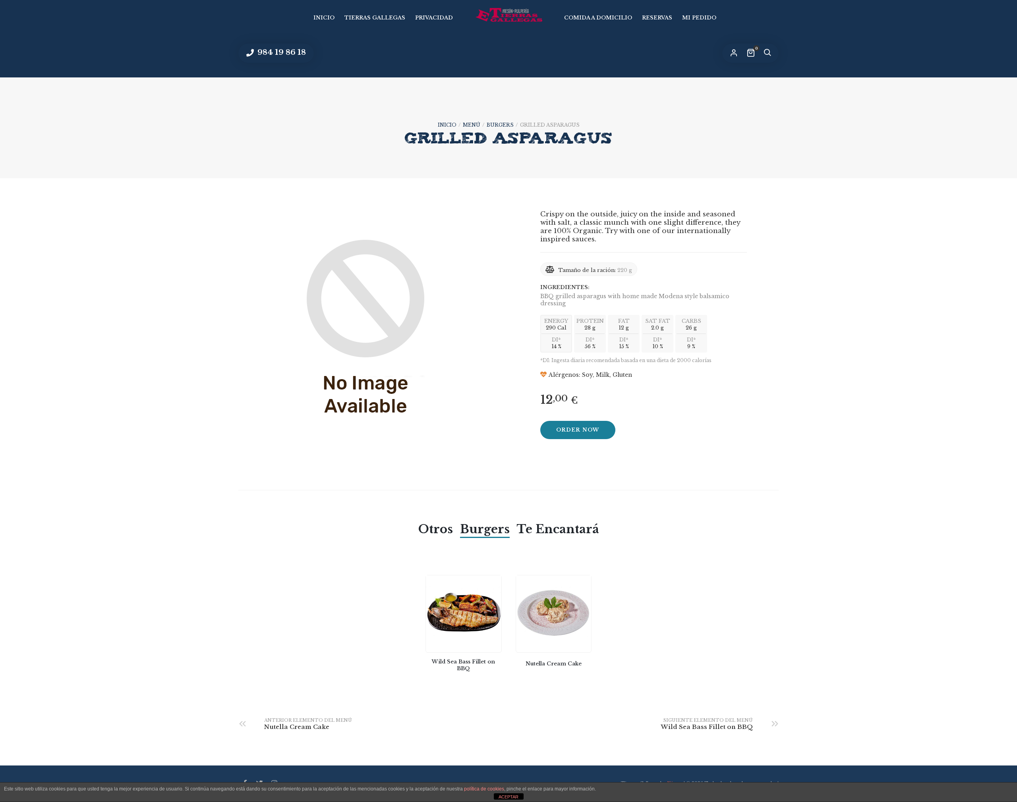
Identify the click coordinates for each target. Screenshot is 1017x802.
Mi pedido (699, 17)
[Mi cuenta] (734, 53)
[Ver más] (463, 614)
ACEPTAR (508, 796)
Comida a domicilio (598, 17)
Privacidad (434, 17)
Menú (471, 125)
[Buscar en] (767, 53)
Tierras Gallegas (374, 17)
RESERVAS (657, 17)
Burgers (500, 125)
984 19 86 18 (280, 52)
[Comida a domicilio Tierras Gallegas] (508, 15)
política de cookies (484, 789)
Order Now (577, 429)
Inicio (323, 17)
